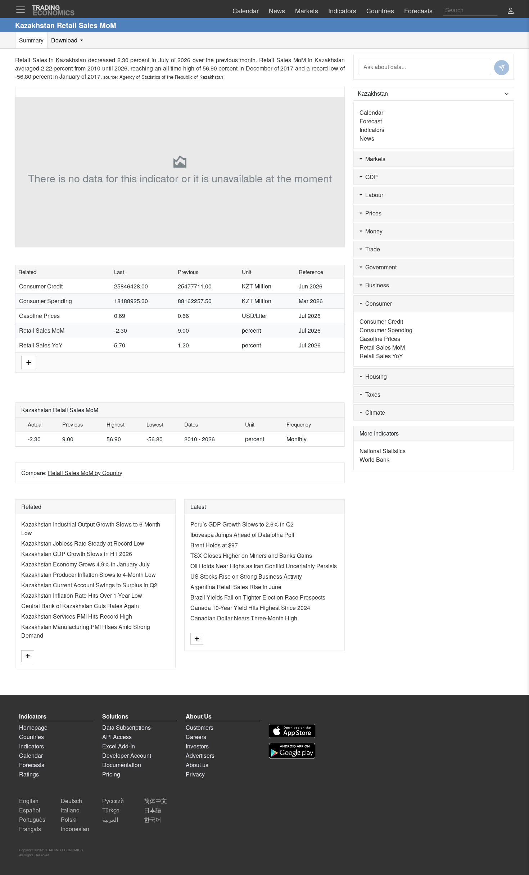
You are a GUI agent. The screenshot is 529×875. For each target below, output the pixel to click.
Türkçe (110, 810)
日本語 (152, 810)
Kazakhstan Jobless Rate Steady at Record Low (82, 543)
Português (32, 819)
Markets (373, 159)
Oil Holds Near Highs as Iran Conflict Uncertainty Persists (263, 566)
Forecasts (31, 765)
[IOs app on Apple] (292, 731)
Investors (197, 746)
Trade (371, 249)
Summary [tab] (31, 40)
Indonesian (75, 829)
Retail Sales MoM (41, 330)
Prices (371, 213)
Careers (196, 737)
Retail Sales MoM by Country (85, 473)
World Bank (374, 459)
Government (379, 267)
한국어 (152, 819)
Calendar (371, 112)
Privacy (195, 774)
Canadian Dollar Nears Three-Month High (243, 618)
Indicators (372, 130)
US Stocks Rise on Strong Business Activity (246, 576)
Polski (69, 819)
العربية (110, 819)
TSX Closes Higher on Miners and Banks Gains (251, 555)
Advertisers (200, 755)
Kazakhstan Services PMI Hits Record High (76, 616)
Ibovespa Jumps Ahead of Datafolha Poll (242, 534)
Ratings (29, 774)
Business (375, 285)
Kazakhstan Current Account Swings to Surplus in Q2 (89, 585)
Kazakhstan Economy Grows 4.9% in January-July (85, 564)
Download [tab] (65, 40)
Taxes (371, 394)
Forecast (371, 121)
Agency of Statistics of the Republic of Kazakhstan (171, 76)
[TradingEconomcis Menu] (22, 10)
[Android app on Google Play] (292, 751)
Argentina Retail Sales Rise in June (235, 587)
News (367, 138)
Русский (113, 801)
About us (197, 765)
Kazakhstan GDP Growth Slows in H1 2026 (76, 554)
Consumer (377, 303)
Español (29, 810)
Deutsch (71, 801)
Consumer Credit (41, 286)
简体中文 (155, 801)
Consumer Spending (45, 301)
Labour (372, 195)
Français (30, 829)
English (29, 801)
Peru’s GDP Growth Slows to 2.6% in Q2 (242, 524)
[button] (511, 11)
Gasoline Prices (39, 315)
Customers (199, 727)
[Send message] (501, 67)
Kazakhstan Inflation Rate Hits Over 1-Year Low (81, 595)
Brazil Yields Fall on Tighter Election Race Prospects (257, 597)
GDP (370, 177)
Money (372, 231)
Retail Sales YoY (41, 345)
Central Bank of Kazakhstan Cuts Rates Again (80, 606)
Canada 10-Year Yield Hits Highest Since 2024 (250, 607)
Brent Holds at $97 (214, 545)
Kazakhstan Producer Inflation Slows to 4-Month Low (88, 574)
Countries (31, 737)
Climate (373, 412)
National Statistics (383, 451)
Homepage (33, 727)
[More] (28, 361)
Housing (374, 376)
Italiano (70, 810)
